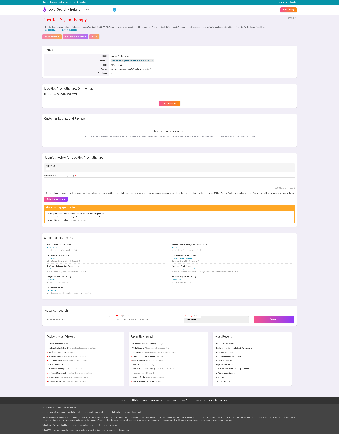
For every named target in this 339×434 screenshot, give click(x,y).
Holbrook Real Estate (224, 352)
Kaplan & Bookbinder (224, 365)
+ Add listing (288, 10)
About (72, 2)
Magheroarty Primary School (146, 382)
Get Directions (169, 103)
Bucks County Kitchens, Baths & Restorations (234, 348)
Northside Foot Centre (61, 352)
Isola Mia (143, 365)
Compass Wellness (68, 377)
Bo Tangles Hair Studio (225, 344)
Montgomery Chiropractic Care (228, 356)
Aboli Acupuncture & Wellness (149, 356)
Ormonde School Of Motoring (150, 344)
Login (281, 2)
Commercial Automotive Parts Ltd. (154, 352)
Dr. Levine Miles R (54, 255)
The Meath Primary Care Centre (60, 266)
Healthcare (116, 61)
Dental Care (51, 258)
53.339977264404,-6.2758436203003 (61, 30)
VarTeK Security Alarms (150, 348)
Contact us (81, 2)
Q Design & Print (148, 377)
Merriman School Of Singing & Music (154, 369)
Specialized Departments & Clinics (138, 61)
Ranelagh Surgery (67, 361)
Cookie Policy (171, 400)
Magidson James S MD (225, 361)
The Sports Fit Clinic (55, 245)
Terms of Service (186, 400)
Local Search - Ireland (65, 10)
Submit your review (56, 199)
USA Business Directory (218, 400)
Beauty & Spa (52, 248)
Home (45, 2)
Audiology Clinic (179, 266)
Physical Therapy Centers (182, 258)
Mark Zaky (220, 377)
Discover (53, 2)
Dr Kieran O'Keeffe (68, 369)
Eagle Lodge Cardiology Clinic (72, 348)
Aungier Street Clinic (55, 277)
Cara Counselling (67, 382)
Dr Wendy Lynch (67, 356)
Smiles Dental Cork (60, 365)
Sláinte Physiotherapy (181, 255)
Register (293, 2)
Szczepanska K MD (223, 382)
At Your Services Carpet (225, 373)
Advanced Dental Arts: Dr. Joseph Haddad (232, 369)
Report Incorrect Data (75, 36)
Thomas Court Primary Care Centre (187, 245)
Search (274, 319)
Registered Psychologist (70, 373)
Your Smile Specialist (180, 277)
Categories (63, 2)
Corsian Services (148, 361)
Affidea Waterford (60, 344)
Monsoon (143, 373)
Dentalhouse (52, 288)
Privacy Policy (156, 400)
